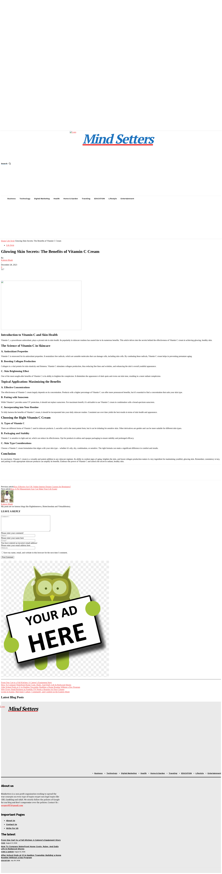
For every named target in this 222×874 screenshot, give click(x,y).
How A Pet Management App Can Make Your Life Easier (33, 489)
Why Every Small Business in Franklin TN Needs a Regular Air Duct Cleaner (32, 689)
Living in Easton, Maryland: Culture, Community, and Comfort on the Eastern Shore (35, 692)
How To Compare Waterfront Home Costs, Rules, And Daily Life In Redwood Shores (36, 685)
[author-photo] (7, 502)
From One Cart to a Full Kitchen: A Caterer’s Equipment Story (26, 682)
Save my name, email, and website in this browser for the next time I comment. (35, 553)
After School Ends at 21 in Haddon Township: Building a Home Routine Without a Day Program (40, 687)
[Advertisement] (111, 220)
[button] (6, 163)
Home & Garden (7, 852)
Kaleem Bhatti (7, 260)
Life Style (11, 241)
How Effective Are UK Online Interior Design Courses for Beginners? (42, 487)
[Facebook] (5, 273)
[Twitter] (14, 273)
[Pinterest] (24, 273)
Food (3, 843)
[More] (42, 273)
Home (3, 241)
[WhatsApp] (33, 273)
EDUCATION (5, 860)
